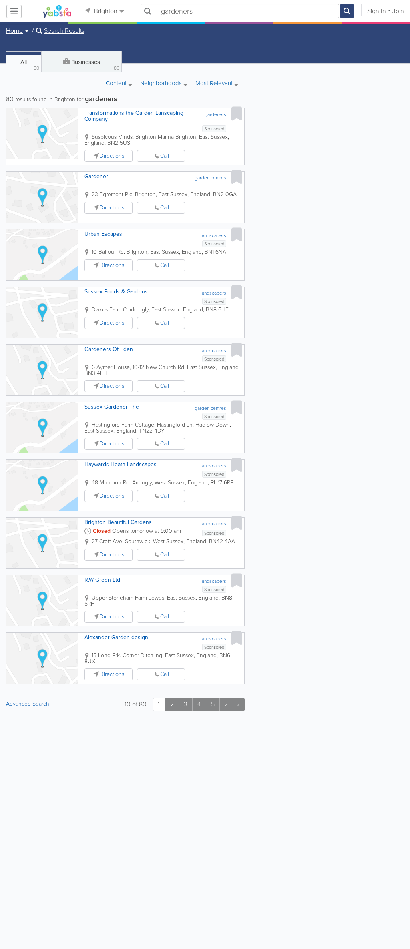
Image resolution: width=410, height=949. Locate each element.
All (29, 65)
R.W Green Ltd (102, 580)
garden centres (210, 177)
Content (117, 84)
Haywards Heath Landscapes (120, 464)
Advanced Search (27, 703)
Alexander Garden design (116, 637)
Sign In (376, 11)
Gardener (96, 176)
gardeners (215, 114)
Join (398, 11)
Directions (112, 156)
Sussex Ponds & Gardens (116, 291)
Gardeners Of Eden (108, 349)
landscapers (213, 235)
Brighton (104, 11)
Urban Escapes (103, 234)
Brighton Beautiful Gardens (118, 522)
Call (164, 156)
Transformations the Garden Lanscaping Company (133, 116)
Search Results (64, 31)
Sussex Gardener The (111, 407)
